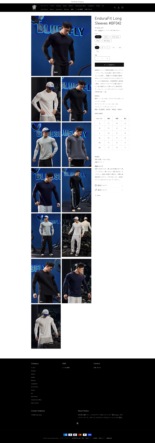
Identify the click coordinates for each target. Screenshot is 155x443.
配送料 (100, 30)
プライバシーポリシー (65, 438)
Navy (98, 40)
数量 (96, 55)
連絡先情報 (109, 438)
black (98, 37)
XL (114, 47)
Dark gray (107, 40)
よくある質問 (66, 367)
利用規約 (95, 438)
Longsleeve (34, 383)
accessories (34, 396)
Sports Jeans (35, 403)
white (106, 37)
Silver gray (115, 37)
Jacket (33, 374)
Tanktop (33, 371)
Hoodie (33, 377)
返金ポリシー (89, 438)
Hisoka (48, 438)
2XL (120, 47)
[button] (115, 7)
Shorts (33, 390)
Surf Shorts (34, 387)
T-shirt (33, 367)
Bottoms (33, 380)
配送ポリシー (102, 438)
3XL (98, 51)
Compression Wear (36, 400)
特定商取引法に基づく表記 (78, 438)
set (32, 393)
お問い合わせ (97, 367)
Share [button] (98, 195)
